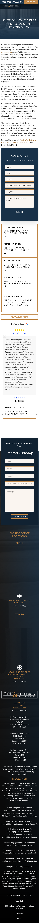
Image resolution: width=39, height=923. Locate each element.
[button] (14, 397)
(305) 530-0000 (31, 2)
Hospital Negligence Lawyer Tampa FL (19, 810)
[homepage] (11, 6)
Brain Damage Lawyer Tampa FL (19, 808)
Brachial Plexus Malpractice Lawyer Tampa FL (19, 824)
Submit (19, 212)
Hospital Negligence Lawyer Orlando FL (19, 843)
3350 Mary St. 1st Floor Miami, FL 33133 (19, 705)
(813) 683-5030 (20, 682)
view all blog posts (19, 317)
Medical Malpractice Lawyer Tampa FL (19, 813)
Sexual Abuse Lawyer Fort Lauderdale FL (19, 858)
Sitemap (19, 913)
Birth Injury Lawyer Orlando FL (20, 829)
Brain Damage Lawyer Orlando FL (19, 821)
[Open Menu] (35, 6)
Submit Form (19, 516)
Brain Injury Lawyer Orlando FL (19, 832)
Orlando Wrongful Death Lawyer (19, 834)
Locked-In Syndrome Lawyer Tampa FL (19, 845)
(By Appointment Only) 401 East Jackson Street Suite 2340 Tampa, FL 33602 (19, 675)
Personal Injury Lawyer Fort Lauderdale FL (19, 850)
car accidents (6, 52)
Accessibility (19, 901)
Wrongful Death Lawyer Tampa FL (19, 867)
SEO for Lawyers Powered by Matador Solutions (19, 907)
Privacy (19, 918)
